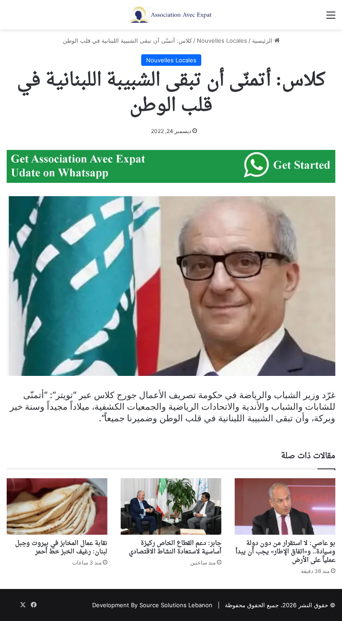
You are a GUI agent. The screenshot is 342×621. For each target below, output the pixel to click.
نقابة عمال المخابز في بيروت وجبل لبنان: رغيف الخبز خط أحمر (61, 547)
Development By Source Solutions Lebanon (152, 605)
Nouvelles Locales (222, 40)
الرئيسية (263, 40)
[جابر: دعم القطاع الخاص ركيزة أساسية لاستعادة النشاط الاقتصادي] (171, 506)
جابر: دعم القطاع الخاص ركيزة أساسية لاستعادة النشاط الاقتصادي (175, 547)
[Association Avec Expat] (171, 14)
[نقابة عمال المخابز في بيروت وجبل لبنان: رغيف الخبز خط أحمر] (57, 506)
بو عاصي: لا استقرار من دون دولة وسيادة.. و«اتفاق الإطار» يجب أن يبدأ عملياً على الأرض (285, 551)
